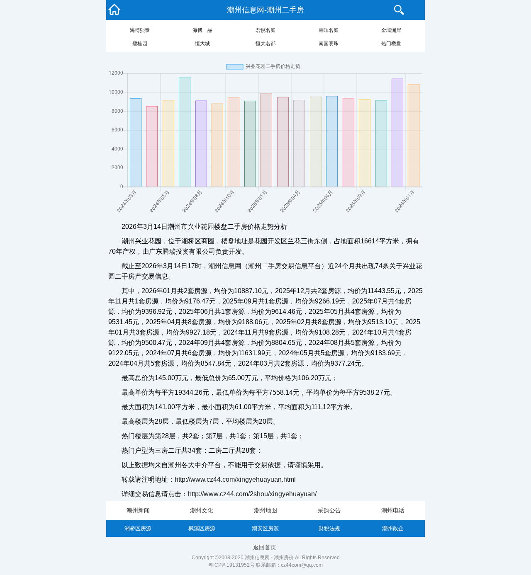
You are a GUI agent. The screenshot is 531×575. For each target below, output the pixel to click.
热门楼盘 (391, 43)
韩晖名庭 (329, 30)
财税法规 (329, 528)
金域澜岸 (391, 30)
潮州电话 (392, 510)
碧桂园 (139, 43)
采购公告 (329, 510)
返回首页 (264, 547)
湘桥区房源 (137, 528)
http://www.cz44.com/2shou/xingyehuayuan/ (252, 493)
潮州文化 (201, 510)
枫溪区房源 (201, 528)
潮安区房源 (265, 528)
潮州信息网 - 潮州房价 (269, 557)
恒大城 (202, 43)
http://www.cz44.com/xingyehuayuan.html (235, 479)
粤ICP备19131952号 (231, 565)
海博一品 (202, 30)
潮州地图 (265, 510)
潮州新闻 (138, 510)
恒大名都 (265, 43)
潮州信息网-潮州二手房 (265, 10)
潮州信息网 (224, 265)
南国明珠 (329, 43)
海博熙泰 (140, 30)
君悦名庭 (265, 30)
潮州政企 (393, 528)
